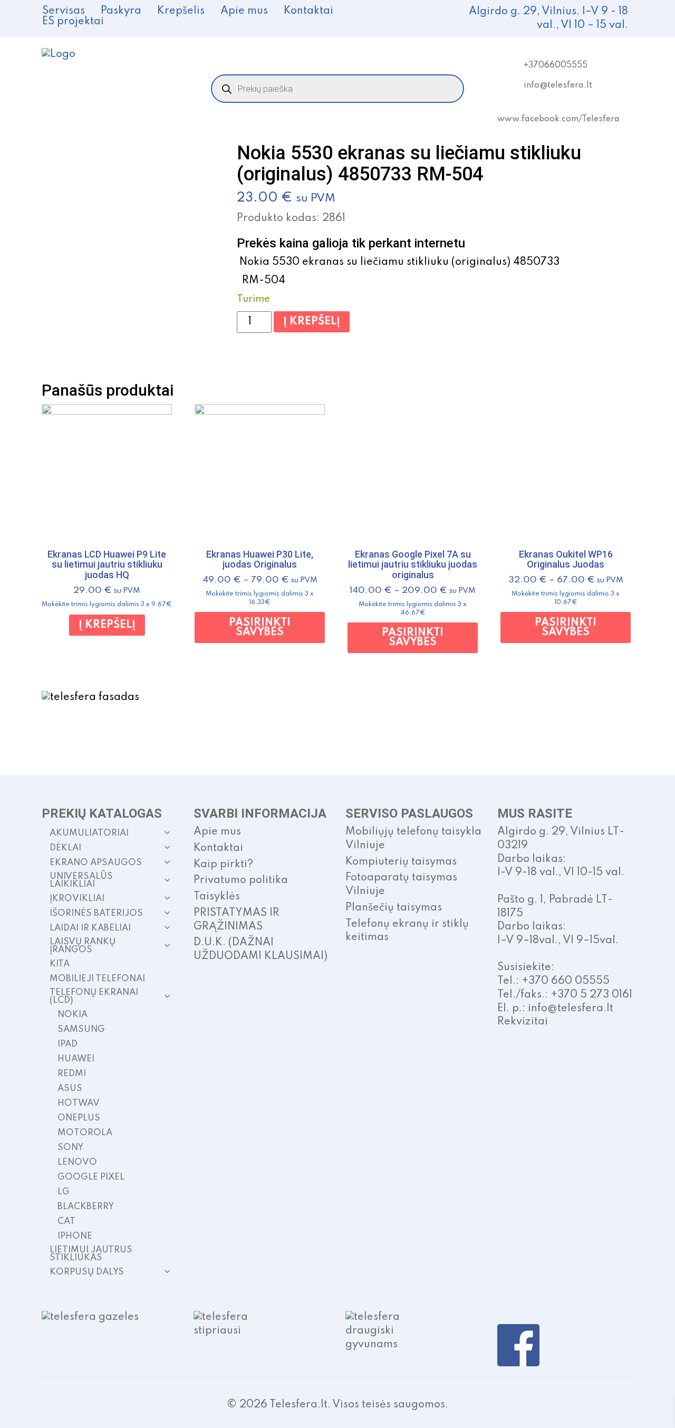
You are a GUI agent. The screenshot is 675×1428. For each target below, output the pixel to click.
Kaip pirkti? (223, 864)
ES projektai (73, 21)
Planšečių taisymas (393, 908)
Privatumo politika (241, 880)
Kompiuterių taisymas (401, 862)
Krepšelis (181, 11)
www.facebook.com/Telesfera (558, 119)
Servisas (63, 11)
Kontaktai (308, 11)
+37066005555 (555, 65)
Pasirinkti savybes (260, 628)
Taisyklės (217, 897)
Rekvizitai (522, 1022)
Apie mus (244, 11)
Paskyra (121, 11)
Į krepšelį (311, 322)
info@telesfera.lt (558, 85)
